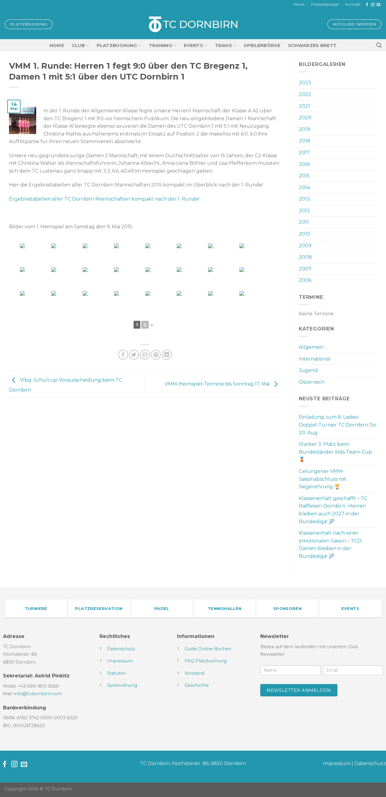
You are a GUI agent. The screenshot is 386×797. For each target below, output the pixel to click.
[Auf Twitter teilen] (134, 355)
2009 (305, 245)
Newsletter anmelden (299, 690)
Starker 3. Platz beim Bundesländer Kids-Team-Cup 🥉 (335, 451)
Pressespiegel (325, 4)
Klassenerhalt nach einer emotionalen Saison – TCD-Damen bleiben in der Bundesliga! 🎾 (331, 544)
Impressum (336, 763)
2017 (304, 152)
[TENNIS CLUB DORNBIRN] (193, 24)
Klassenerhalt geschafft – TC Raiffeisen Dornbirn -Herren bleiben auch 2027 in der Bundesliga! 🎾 (333, 509)
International (315, 359)
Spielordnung (122, 685)
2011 (304, 222)
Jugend (308, 370)
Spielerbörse (262, 45)
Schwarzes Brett (312, 45)
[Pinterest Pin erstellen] (156, 355)
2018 (304, 141)
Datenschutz (370, 763)
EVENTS (193, 45)
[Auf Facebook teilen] (123, 355)
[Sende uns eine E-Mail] (378, 5)
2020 (305, 117)
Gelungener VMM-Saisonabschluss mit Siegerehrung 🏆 (322, 478)
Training (160, 45)
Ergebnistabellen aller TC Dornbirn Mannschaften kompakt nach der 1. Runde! (104, 199)
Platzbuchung (117, 45)
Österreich (311, 382)
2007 (305, 269)
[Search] (378, 45)
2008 (305, 257)
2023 (305, 83)
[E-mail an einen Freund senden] (145, 355)
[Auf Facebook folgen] (367, 5)
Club (78, 45)
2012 (304, 211)
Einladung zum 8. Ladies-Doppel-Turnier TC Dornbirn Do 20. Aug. (337, 424)
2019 (304, 129)
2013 (304, 199)
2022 (305, 94)
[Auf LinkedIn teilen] (167, 355)
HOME (56, 45)
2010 (304, 234)
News (298, 4)
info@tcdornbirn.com (38, 693)
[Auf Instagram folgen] (373, 5)
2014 (304, 187)
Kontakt (353, 4)
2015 (304, 176)
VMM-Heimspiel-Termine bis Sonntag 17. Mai (218, 384)
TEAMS (223, 45)
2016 (304, 164)
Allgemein (311, 347)
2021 (304, 106)
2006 (305, 280)
